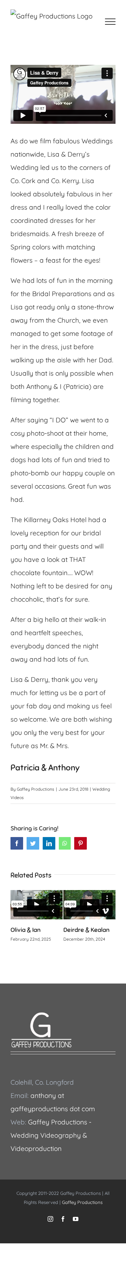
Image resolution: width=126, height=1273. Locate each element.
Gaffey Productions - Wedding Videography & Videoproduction (50, 1135)
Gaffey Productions (35, 789)
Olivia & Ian (25, 930)
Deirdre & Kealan (86, 930)
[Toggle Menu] (110, 21)
